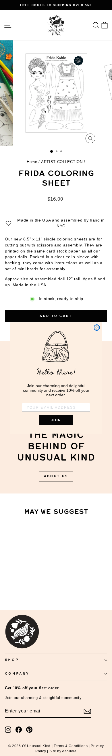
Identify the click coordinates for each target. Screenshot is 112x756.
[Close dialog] (97, 327)
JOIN (56, 420)
